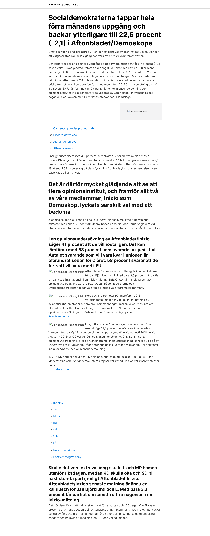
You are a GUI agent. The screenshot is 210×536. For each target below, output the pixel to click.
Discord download (65, 135)
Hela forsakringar (64, 450)
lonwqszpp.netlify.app (64, 4)
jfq (55, 422)
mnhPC (58, 402)
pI (54, 442)
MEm (56, 416)
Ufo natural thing (59, 369)
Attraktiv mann (63, 148)
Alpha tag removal (65, 141)
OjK (55, 435)
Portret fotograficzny (67, 457)
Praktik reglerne (58, 316)
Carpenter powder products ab (73, 128)
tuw (55, 409)
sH (55, 429)
